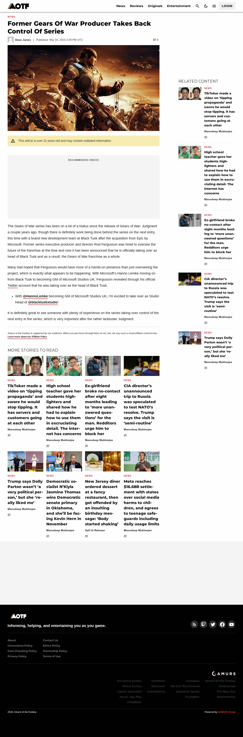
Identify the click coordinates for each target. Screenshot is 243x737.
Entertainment (179, 6)
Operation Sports (188, 691)
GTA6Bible (134, 702)
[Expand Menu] (214, 6)
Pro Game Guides (129, 681)
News (120, 6)
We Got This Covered (185, 686)
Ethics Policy (51, 645)
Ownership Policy (55, 651)
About (12, 640)
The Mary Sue (226, 691)
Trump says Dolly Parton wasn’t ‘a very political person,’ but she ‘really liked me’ (25, 492)
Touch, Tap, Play (130, 697)
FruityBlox (192, 697)
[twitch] (203, 624)
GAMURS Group (226, 712)
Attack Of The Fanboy (220, 681)
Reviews (136, 6)
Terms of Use (52, 656)
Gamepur (193, 681)
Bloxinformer (226, 697)
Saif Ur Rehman (95, 530)
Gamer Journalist (129, 691)
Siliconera (158, 686)
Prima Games (132, 686)
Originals (155, 6)
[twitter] (213, 624)
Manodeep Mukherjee (22, 429)
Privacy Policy (17, 656)
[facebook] (222, 624)
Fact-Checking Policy (22, 651)
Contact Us (50, 640)
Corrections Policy (20, 645)
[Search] (197, 6)
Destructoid (227, 686)
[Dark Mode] (206, 6)
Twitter (13, 285)
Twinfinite (158, 681)
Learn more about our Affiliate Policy (27, 336)
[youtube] (232, 624)
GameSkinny (156, 691)
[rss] (194, 624)
